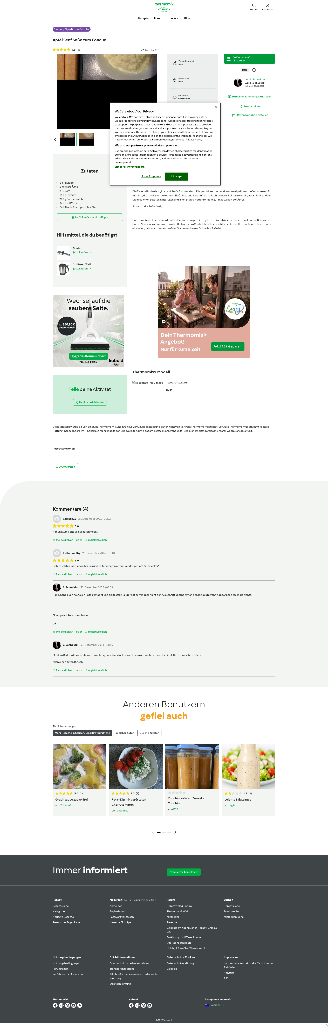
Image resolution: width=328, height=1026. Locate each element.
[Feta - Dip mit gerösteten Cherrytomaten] (136, 766)
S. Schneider (257, 79)
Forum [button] (158, 18)
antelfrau (122, 810)
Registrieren (117, 911)
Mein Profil (133, 899)
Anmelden (116, 906)
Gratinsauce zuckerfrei (71, 799)
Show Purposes (151, 176)
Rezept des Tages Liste (66, 922)
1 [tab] (159, 832)
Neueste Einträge (120, 922)
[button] (254, 7)
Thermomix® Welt (178, 911)
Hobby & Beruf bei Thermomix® (186, 948)
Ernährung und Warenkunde (184, 937)
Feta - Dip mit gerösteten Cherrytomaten (129, 802)
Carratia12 (69, 518)
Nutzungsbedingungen (66, 963)
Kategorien (59, 911)
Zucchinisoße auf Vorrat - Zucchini (186, 800)
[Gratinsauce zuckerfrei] (79, 766)
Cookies (172, 968)
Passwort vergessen (122, 916)
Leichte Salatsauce (237, 799)
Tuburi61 (65, 805)
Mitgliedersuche (234, 916)
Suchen (228, 899)
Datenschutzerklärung (180, 963)
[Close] (216, 106)
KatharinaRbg (71, 553)
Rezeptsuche (61, 906)
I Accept (176, 176)
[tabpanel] (164, 790)
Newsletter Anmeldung (184, 872)
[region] (165, 144)
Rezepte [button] (143, 18)
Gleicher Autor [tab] (125, 733)
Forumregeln (61, 968)
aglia (232, 805)
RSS (226, 978)
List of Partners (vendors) (130, 166)
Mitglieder (173, 916)
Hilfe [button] (187, 18)
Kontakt (229, 972)
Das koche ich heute (179, 942)
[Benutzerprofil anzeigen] (238, 82)
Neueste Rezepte (63, 916)
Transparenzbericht (122, 968)
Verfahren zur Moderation (68, 974)
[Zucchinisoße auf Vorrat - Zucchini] (192, 766)
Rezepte (172, 922)
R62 (175, 809)
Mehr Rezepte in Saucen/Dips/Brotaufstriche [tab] (82, 733)
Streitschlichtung (120, 983)
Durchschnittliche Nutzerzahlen (129, 963)
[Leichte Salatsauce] (248, 766)
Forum (171, 899)
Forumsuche (231, 911)
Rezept (57, 899)
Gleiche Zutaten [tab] (149, 733)
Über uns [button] (173, 18)
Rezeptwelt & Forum (179, 906)
